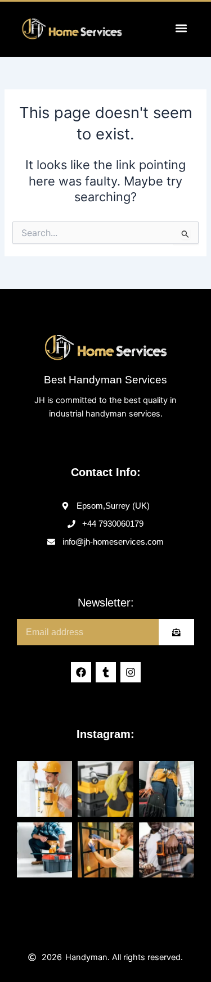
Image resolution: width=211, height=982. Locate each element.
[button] (181, 28)
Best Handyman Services (105, 380)
